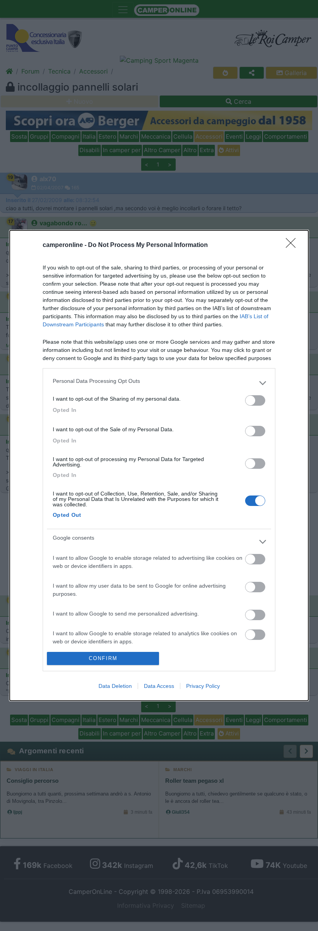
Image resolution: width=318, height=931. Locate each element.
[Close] (293, 245)
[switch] (255, 400)
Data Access (159, 686)
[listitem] (159, 382)
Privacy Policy (203, 686)
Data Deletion (115, 686)
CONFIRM (103, 658)
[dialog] (159, 465)
